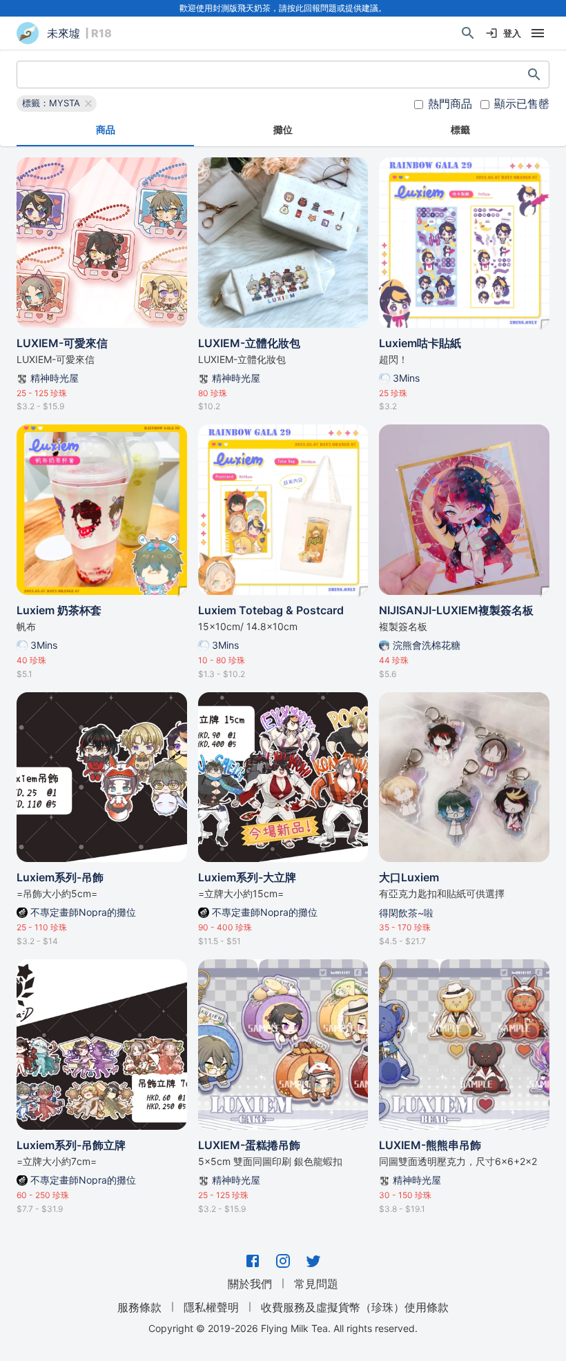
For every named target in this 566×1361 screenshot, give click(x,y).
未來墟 (63, 33)
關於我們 (250, 1284)
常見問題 (316, 1284)
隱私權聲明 (211, 1307)
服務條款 (139, 1307)
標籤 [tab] (460, 129)
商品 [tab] (105, 129)
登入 (512, 33)
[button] (57, 103)
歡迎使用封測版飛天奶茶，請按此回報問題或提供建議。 (283, 8)
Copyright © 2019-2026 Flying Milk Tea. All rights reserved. (283, 1328)
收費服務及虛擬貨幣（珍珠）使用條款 (355, 1307)
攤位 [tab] (283, 129)
